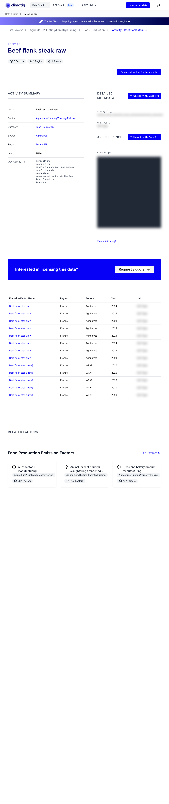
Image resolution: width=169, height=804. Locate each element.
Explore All (154, 453)
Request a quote (134, 269)
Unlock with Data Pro (146, 95)
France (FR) (42, 144)
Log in (157, 5)
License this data (138, 5)
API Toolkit (87, 5)
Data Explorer (15, 29)
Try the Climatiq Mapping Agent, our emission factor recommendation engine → (87, 21)
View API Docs (105, 241)
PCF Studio (62, 5)
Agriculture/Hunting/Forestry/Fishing (53, 30)
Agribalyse (41, 135)
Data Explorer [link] (31, 14)
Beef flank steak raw (20, 306)
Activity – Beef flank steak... (129, 30)
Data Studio (38, 5)
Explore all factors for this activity (139, 72)
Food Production (94, 30)
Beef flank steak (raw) (21, 365)
